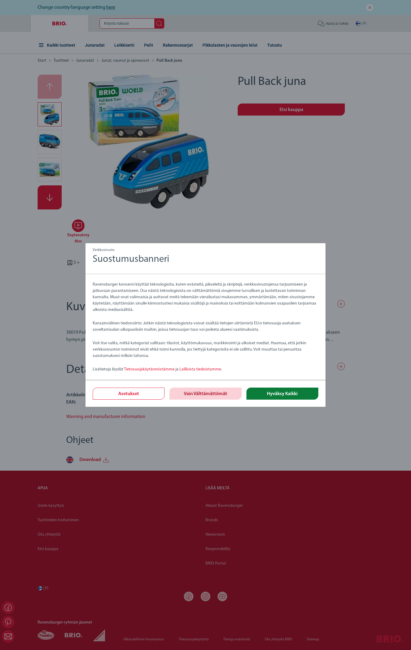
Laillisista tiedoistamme (200, 369)
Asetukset (128, 394)
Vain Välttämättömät (205, 394)
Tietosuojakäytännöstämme (149, 369)
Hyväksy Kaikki (282, 394)
